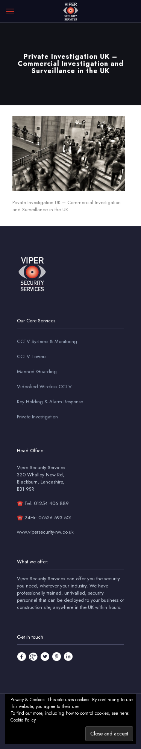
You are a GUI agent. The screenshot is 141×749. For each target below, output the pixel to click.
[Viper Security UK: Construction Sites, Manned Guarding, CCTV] (70, 11)
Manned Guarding (37, 371)
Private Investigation (37, 416)
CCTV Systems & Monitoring (47, 341)
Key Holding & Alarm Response (50, 401)
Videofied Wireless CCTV (44, 386)
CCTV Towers (31, 356)
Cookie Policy (23, 720)
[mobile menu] (10, 11)
